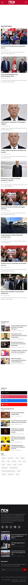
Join (14, 300)
